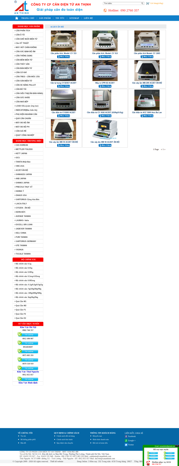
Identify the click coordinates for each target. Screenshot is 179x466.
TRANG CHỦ (27, 18)
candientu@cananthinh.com (100, 456)
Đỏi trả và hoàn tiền (100, 443)
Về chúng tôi (25, 433)
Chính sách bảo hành (65, 439)
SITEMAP (74, 18)
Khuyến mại (97, 436)
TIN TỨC (60, 18)
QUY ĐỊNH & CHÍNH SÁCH (66, 433)
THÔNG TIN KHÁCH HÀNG (103, 433)
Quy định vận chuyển (65, 443)
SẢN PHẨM (45, 18)
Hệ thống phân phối (28, 439)
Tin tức (23, 436)
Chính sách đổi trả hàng (66, 436)
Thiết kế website (56, 461)
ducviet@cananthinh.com (105, 458)
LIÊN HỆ (88, 18)
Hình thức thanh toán (101, 439)
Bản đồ (23, 443)
